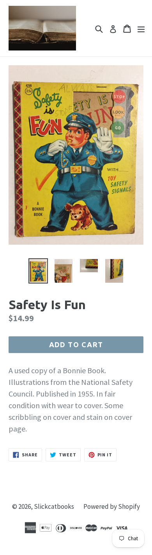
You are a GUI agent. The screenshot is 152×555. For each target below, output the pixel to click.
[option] (38, 270)
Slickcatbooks (54, 506)
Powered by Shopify (111, 506)
